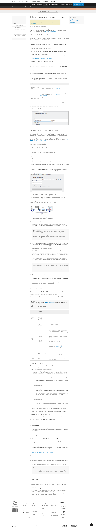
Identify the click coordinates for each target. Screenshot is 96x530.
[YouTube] (17, 511)
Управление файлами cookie (64, 526)
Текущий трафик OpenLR (74, 19)
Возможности (39, 4)
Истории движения (38, 160)
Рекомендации (72, 22)
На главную (14, 6)
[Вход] (83, 1)
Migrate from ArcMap (54, 6)
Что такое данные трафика (18, 25)
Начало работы (21, 6)
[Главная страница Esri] (14, 1)
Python (44, 6)
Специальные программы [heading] (62, 502)
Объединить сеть (59, 346)
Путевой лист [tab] (15, 21)
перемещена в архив (44, 20)
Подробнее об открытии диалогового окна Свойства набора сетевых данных (45, 422)
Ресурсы (45, 4)
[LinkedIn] (17, 509)
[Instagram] (15, 511)
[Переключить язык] (80, 1)
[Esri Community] (13, 511)
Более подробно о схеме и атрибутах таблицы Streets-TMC (42, 452)
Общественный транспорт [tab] (18, 38)
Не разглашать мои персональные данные (74, 526)
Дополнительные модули (54, 4)
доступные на (49, 302)
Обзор (33, 4)
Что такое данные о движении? (51, 31)
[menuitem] (26, 504)
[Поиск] (77, 1)
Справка (26, 6)
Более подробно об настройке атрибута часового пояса (42, 58)
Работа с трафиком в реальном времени (19, 30)
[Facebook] (13, 509)
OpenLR (39, 42)
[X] (15, 509)
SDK (48, 6)
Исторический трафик (17, 27)
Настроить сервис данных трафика (52, 472)
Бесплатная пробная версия (66, 4)
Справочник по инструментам (36, 6)
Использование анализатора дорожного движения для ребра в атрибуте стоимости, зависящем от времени (20, 35)
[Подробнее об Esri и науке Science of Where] (15, 504)
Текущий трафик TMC (74, 20)
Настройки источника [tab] (17, 16)
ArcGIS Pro (14, 4)
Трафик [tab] (14, 23)
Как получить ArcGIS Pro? (78, 4)
